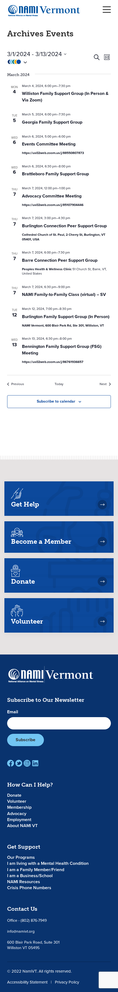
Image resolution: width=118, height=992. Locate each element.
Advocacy (16, 813)
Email (12, 712)
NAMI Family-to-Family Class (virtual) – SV (64, 294)
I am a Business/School (30, 875)
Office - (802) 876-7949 (27, 920)
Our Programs (21, 857)
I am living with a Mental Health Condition (48, 863)
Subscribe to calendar (56, 401)
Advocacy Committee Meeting (52, 196)
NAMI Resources (23, 881)
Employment (19, 819)
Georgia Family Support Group (52, 122)
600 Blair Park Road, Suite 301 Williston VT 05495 (33, 945)
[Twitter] (18, 763)
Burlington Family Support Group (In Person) (65, 316)
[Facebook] (10, 763)
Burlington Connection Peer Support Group (64, 226)
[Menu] (107, 9)
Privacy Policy (67, 982)
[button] (50, 62)
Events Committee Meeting (48, 144)
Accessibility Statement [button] (27, 982)
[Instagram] (27, 763)
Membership (19, 807)
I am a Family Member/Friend (35, 869)
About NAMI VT (22, 825)
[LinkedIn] (35, 763)
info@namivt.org (21, 931)
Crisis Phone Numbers (29, 888)
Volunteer (16, 801)
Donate (14, 795)
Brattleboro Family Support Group (55, 174)
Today (59, 384)
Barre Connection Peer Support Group (59, 260)
